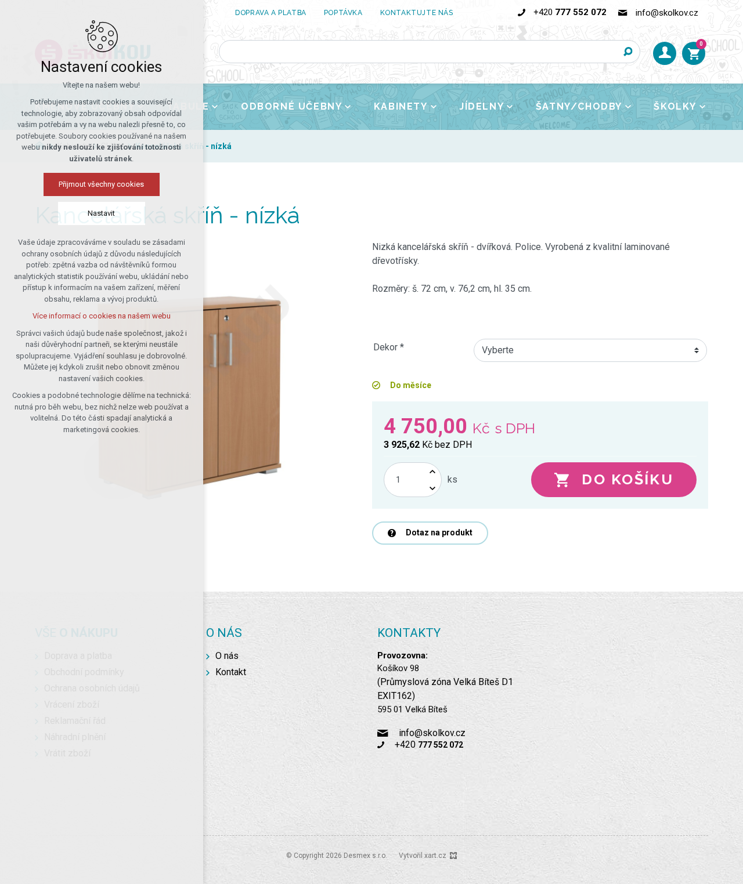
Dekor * (388, 347)
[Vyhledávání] (429, 51)
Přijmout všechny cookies (102, 184)
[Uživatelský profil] (664, 53)
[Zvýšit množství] (432, 471)
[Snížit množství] (432, 488)
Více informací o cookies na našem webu (102, 315)
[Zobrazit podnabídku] (215, 107)
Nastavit (102, 213)
